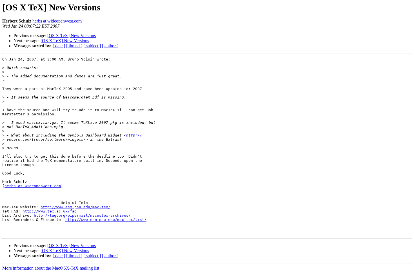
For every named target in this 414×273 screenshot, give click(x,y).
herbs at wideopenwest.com (57, 21)
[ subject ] (92, 45)
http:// (134, 135)
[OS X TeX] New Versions (71, 35)
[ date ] (59, 45)
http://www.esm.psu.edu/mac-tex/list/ (105, 220)
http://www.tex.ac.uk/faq (50, 211)
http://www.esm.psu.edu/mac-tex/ (75, 207)
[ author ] (110, 45)
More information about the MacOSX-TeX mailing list (50, 268)
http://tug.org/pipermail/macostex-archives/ (82, 215)
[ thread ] (74, 45)
